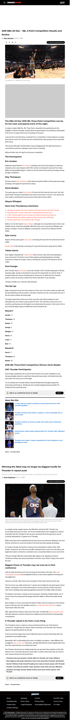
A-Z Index (57, 704)
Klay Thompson (21, 181)
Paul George (22, 270)
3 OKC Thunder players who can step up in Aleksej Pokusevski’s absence (31, 215)
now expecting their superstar (46, 605)
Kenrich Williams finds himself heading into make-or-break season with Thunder (35, 664)
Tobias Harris (28, 255)
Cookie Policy (11, 704)
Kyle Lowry (28, 240)
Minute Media (11, 712)
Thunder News (15, 452)
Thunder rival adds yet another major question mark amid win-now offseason (34, 667)
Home (7, 452)
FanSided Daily (12, 701)
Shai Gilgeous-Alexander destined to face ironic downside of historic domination (35, 661)
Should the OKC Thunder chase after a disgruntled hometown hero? (30, 213)
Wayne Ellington (28, 224)
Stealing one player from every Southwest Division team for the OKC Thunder (33, 210)
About (9, 698)
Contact (37, 698)
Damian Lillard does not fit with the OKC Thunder (23, 220)
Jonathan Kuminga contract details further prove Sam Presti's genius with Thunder (33, 671)
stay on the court (19, 643)
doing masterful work (56, 612)
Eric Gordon (26, 165)
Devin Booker (27, 192)
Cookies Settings (12, 708)
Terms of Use (58, 701)
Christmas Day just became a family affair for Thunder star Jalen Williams (33, 658)
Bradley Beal (9, 246)
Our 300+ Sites (58, 698)
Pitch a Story (25, 701)
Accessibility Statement (43, 704)
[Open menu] (4, 3)
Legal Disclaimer (26, 704)
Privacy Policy (39, 701)
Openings (24, 698)
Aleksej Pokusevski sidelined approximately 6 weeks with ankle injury (30, 217)
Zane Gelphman (9, 477)
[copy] (15, 42)
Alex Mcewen (8, 38)
